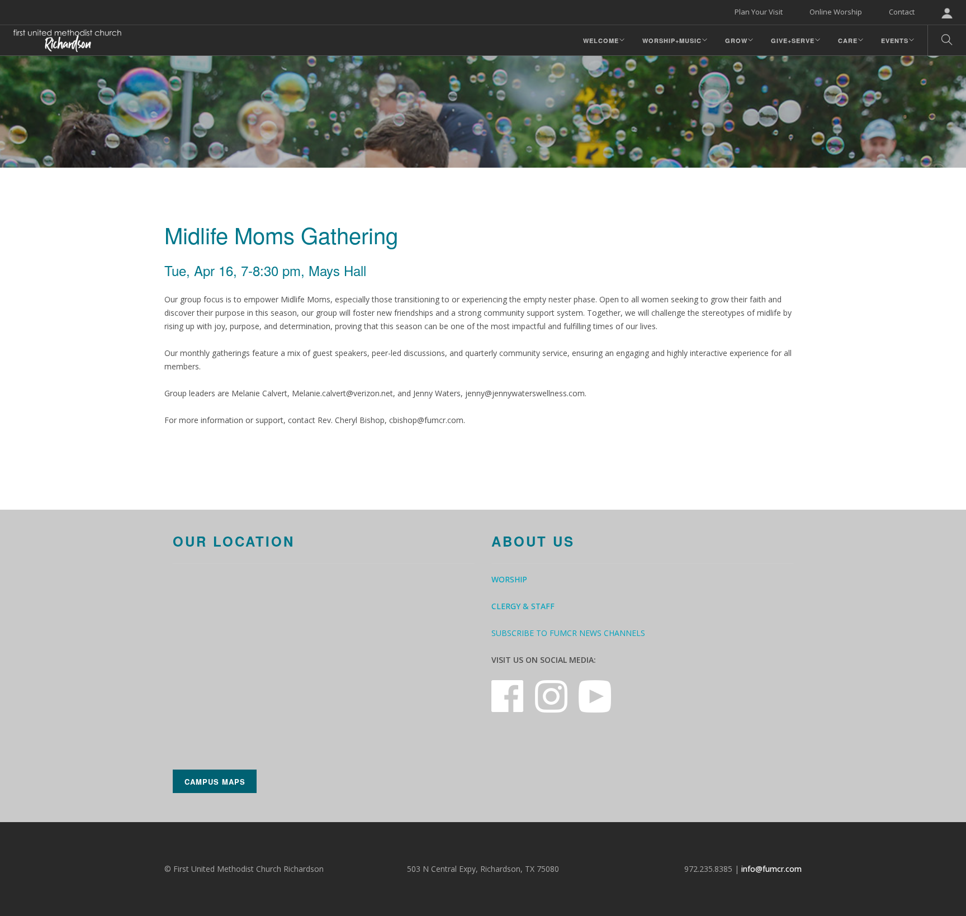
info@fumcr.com (771, 868)
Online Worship (835, 12)
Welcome (601, 40)
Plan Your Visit (759, 12)
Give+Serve (793, 40)
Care (848, 40)
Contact (902, 12)
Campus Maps (214, 781)
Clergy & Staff (523, 606)
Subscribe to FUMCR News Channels (568, 633)
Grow (736, 40)
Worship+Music (672, 40)
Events (894, 40)
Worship (509, 579)
